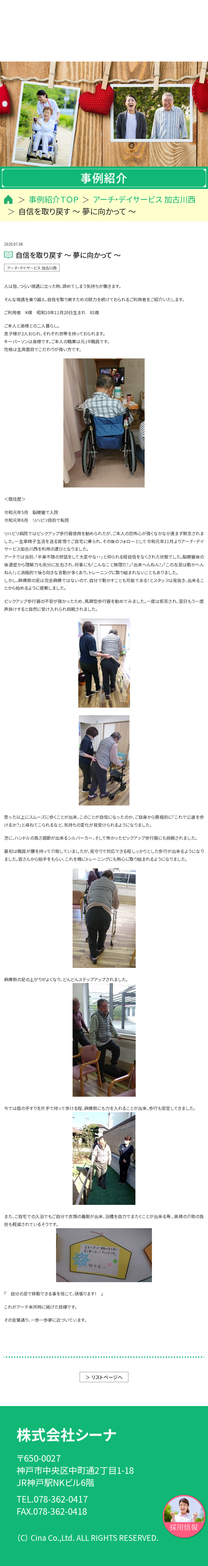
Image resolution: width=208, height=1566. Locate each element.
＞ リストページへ (104, 1377)
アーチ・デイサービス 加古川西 (32, 268)
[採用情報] (184, 1515)
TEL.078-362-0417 (52, 1499)
